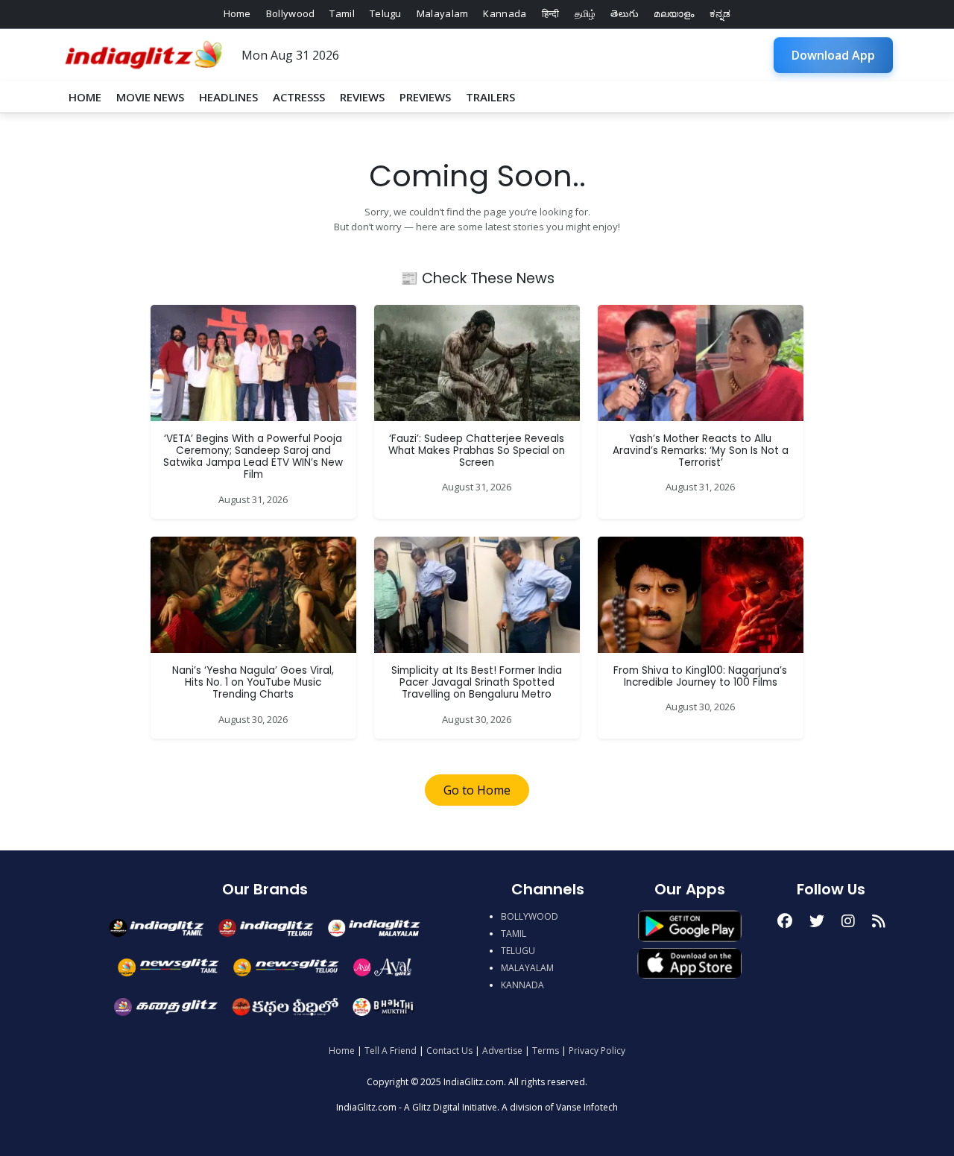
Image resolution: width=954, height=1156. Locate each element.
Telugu (386, 13)
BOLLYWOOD (529, 916)
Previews (425, 96)
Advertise (502, 1050)
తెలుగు (624, 13)
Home (237, 13)
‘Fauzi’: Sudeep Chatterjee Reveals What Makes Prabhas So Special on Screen (476, 451)
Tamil (342, 13)
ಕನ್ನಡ (720, 13)
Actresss (299, 96)
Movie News (150, 96)
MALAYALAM (527, 967)
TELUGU (518, 950)
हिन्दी (551, 13)
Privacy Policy (597, 1050)
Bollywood (290, 13)
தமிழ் (585, 13)
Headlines (228, 96)
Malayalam (443, 13)
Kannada (504, 13)
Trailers (490, 96)
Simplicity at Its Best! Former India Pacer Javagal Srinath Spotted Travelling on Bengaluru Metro (476, 682)
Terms (545, 1050)
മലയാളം (674, 13)
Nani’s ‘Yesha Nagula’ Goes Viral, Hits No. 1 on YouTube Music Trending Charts (253, 682)
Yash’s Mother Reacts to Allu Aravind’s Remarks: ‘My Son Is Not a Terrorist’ (701, 451)
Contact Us (449, 1050)
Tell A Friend (390, 1050)
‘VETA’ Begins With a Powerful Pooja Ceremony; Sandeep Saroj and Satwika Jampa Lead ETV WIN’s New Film (253, 457)
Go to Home (477, 790)
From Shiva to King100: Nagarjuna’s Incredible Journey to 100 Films (700, 676)
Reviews (362, 96)
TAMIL (513, 933)
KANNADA (522, 985)
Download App (833, 55)
